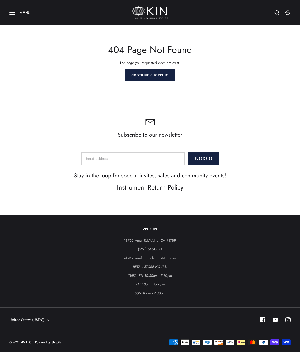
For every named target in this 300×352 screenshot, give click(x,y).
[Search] (277, 12)
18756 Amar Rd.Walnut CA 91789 (150, 240)
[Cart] (288, 12)
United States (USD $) (27, 320)
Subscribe (203, 158)
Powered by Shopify (48, 342)
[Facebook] (263, 320)
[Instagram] (288, 320)
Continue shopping (150, 75)
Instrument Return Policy (150, 187)
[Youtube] (275, 320)
